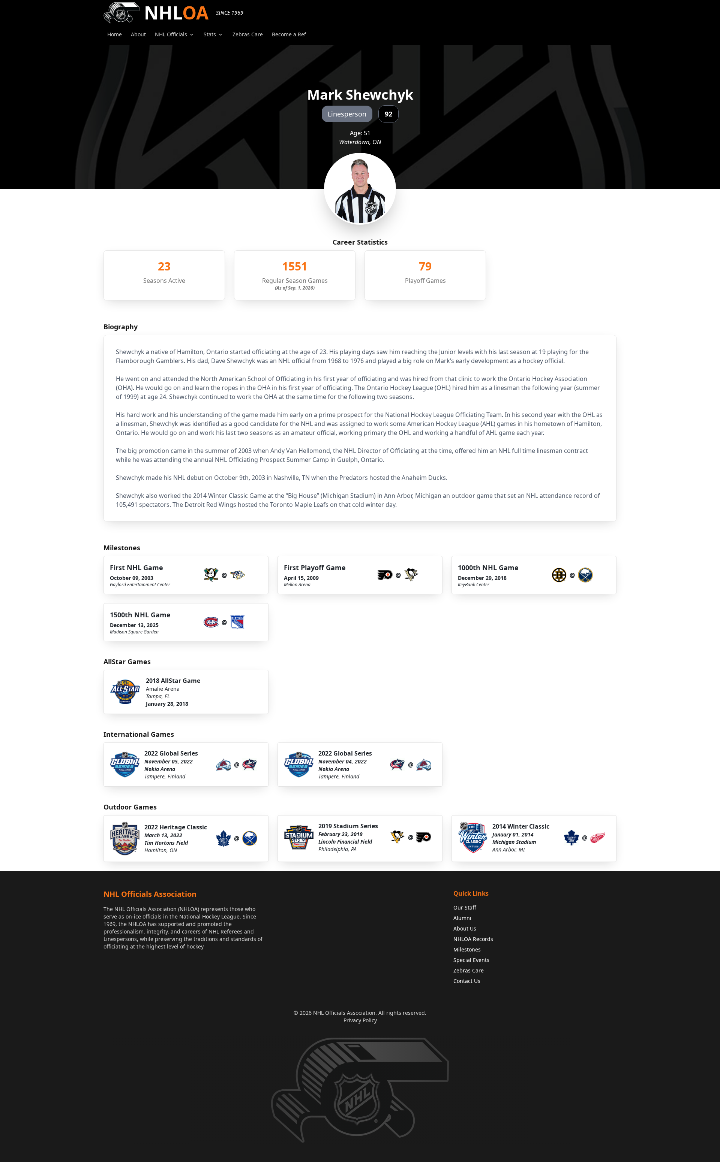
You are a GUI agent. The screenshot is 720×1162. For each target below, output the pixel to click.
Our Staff (464, 907)
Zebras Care (468, 970)
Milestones (467, 949)
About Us (464, 928)
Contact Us (466, 980)
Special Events (471, 959)
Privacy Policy (360, 1020)
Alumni (462, 918)
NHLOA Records (473, 938)
